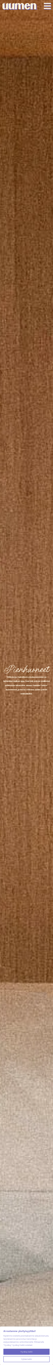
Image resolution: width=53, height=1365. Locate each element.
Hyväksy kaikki (27, 1352)
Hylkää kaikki (26, 1359)
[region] (26, 1345)
